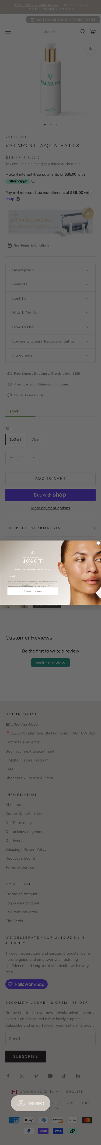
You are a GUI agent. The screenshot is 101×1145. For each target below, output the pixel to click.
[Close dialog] (98, 543)
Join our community (32, 591)
